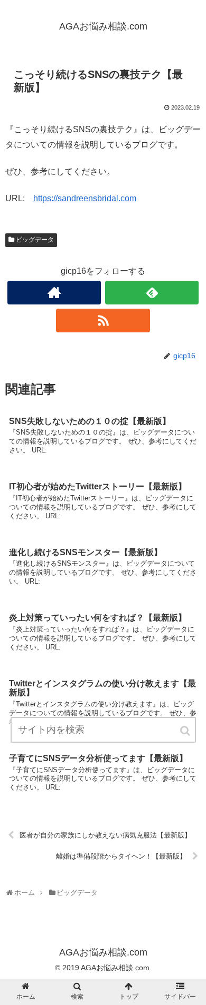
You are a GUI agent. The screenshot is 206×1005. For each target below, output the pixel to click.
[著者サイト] (54, 292)
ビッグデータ (35, 239)
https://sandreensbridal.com (84, 198)
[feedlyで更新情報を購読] (152, 292)
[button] (186, 731)
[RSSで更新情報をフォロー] (103, 320)
